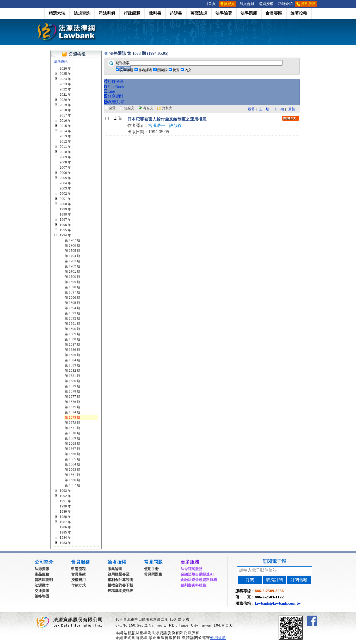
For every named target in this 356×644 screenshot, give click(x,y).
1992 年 (65, 496)
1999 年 (65, 209)
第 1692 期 (72, 318)
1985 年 (65, 532)
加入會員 (247, 4)
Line (111, 91)
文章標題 (126, 70)
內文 (188, 70)
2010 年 (65, 152)
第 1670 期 (72, 433)
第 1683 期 (72, 365)
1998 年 (65, 214)
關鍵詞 (162, 70)
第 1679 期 (72, 386)
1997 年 (65, 220)
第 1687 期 (72, 344)
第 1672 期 (72, 423)
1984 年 (65, 537)
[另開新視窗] (300, 618)
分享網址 (115, 96)
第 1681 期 (72, 376)
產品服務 (42, 574)
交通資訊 (42, 591)
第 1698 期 (72, 287)
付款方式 (78, 585)
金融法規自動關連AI (197, 574)
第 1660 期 (72, 480)
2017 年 (65, 115)
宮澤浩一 (156, 125)
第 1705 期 (72, 251)
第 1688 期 (72, 339)
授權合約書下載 (120, 585)
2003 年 (65, 188)
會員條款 (78, 574)
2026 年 (65, 68)
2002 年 (65, 193)
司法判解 (107, 13)
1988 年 (65, 517)
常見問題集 (153, 574)
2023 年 (65, 84)
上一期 (264, 109)
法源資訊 (42, 569)
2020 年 (65, 100)
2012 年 (65, 141)
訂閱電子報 (274, 561)
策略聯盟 (42, 596)
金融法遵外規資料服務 (199, 580)
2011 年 (65, 147)
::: (200, 4)
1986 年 (65, 527)
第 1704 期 (72, 256)
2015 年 (65, 126)
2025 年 (65, 74)
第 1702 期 (72, 266)
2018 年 (65, 110)
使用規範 (218, 638)
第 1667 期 (72, 449)
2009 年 (65, 157)
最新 (291, 109)
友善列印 (116, 102)
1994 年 (65, 235)
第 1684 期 (72, 360)
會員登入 (227, 4)
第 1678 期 (72, 391)
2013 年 (65, 136)
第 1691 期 (72, 324)
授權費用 (78, 580)
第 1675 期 (72, 407)
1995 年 (65, 230)
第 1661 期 (72, 475)
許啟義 (175, 125)
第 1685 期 (72, 355)
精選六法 (57, 13)
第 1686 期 (72, 350)
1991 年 (65, 501)
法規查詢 (82, 13)
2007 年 (65, 167)
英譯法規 (199, 13)
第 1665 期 (72, 459)
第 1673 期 (72, 417)
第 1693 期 (72, 313)
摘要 (176, 70)
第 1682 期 (72, 370)
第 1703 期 (72, 261)
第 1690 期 (72, 329)
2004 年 (65, 183)
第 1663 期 (72, 469)
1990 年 (65, 506)
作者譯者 (145, 70)
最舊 (251, 109)
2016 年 (65, 120)
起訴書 (176, 13)
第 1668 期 (72, 443)
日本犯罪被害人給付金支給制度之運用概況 (167, 119)
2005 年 (65, 178)
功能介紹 (285, 4)
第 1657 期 (72, 485)
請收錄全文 (289, 118)
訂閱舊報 (299, 580)
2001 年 (65, 199)
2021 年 (65, 94)
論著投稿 (299, 13)
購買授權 (266, 4)
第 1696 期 (72, 297)
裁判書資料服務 (193, 585)
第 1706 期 (72, 245)
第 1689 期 (72, 334)
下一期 (279, 109)
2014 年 (65, 131)
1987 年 (65, 522)
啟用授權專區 (119, 574)
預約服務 (308, 4)
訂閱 (250, 580)
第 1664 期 (72, 464)
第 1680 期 (72, 381)
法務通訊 (60, 61)
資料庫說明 (44, 580)
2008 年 (65, 162)
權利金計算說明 (120, 580)
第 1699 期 (72, 282)
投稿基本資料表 (120, 591)
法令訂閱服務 (191, 569)
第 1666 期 (72, 454)
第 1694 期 (72, 308)
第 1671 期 (72, 428)
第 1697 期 (72, 292)
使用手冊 (151, 569)
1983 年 (65, 543)
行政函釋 (132, 13)
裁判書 (155, 13)
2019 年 (65, 105)
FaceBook (115, 86)
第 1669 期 (72, 438)
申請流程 (78, 569)
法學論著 (224, 13)
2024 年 (65, 79)
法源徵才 (42, 585)
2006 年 (65, 173)
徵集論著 (115, 569)
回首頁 (210, 4)
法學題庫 (249, 13)
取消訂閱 (274, 580)
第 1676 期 (72, 402)
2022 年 (65, 89)
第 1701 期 (72, 271)
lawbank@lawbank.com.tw (278, 603)
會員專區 (274, 13)
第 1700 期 (72, 277)
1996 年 (65, 225)
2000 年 (65, 204)
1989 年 (65, 511)
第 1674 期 (72, 412)
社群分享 (115, 81)
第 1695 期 (72, 303)
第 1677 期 (72, 396)
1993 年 (65, 491)
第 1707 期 (72, 240)
